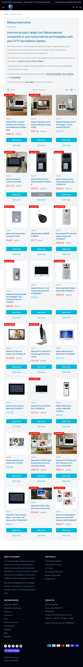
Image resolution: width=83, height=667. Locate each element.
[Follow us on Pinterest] (17, 645)
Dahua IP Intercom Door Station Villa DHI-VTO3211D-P (41, 181)
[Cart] (80, 7)
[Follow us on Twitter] (9, 645)
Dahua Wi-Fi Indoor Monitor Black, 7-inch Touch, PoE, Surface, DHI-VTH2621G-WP (16, 517)
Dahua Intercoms (16, 14)
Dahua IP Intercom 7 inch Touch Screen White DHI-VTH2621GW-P (40, 290)
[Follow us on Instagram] (13, 645)
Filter (12, 90)
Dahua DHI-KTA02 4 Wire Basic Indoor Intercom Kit (40, 507)
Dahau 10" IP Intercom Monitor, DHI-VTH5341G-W (15, 352)
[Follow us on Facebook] (5, 645)
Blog (6, 633)
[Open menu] (3, 7)
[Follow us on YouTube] (20, 645)
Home (6, 14)
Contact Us (8, 615)
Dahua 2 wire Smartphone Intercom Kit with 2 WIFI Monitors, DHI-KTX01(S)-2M (66, 517)
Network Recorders (53, 575)
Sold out (41, 194)
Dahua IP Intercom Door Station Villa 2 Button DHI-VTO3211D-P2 (65, 181)
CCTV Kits (49, 568)
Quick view (17, 145)
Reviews (7, 636)
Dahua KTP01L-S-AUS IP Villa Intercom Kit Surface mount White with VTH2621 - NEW (16, 126)
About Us (7, 611)
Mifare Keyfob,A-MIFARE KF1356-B (40, 234)
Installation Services (12, 608)
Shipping (7, 629)
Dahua (8, 119)
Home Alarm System (53, 561)
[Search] (73, 7)
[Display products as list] (75, 90)
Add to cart (16, 140)
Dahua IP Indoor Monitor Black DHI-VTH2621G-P (15, 407)
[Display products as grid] (71, 90)
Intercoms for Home (53, 564)
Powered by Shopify (11, 660)
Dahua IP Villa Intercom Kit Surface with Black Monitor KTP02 (41, 124)
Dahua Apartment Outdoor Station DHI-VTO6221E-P (66, 289)
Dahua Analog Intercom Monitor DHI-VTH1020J (14, 461)
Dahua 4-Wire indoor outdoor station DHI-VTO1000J (63, 408)
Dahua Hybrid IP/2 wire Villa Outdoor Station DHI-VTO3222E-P (66, 236)
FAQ (5, 619)
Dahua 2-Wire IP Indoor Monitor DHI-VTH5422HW (65, 352)
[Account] (77, 7)
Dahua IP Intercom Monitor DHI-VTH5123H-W (40, 407)
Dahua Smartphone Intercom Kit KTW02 (13, 180)
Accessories (50, 579)
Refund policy (9, 626)
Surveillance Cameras (54, 572)
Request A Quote (11, 604)
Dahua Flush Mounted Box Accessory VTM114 (15, 234)
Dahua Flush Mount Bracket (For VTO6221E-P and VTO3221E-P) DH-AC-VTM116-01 (16, 298)
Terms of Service (11, 622)
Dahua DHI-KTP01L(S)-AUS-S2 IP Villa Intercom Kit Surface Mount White (66, 463)
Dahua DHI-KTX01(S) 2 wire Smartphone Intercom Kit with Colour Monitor (41, 463)
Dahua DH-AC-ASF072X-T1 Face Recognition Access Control (41, 354)
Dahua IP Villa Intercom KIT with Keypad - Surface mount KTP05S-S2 (66, 124)
